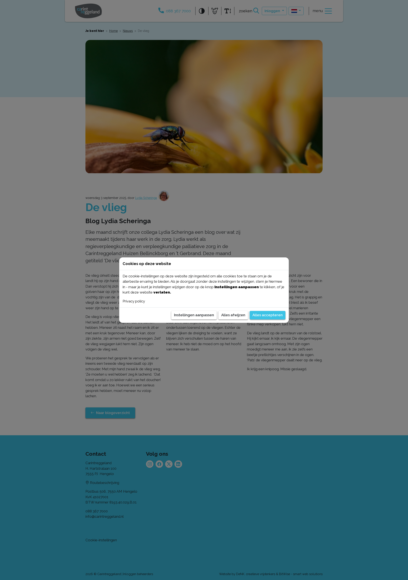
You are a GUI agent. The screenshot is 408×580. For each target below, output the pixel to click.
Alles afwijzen (233, 315)
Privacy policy (134, 301)
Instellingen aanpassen (194, 315)
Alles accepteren (267, 315)
